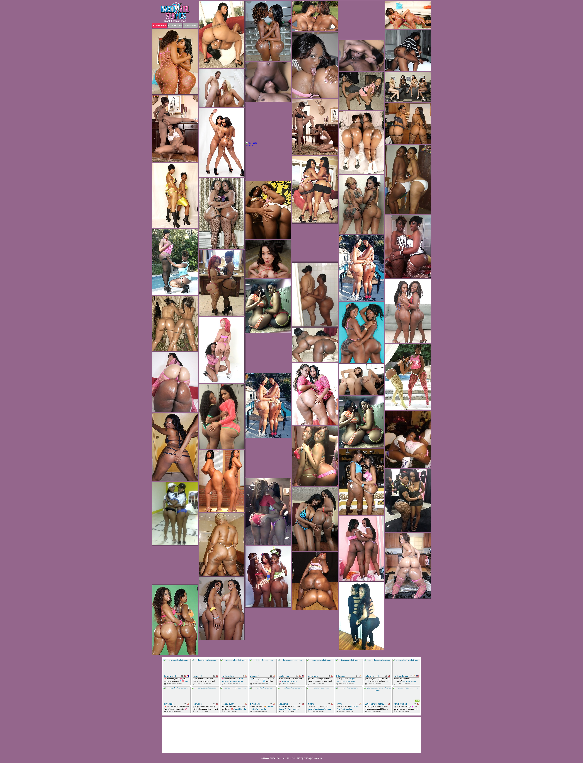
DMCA (306, 758)
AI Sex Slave (159, 25)
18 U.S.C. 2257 (294, 758)
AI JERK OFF (175, 25)
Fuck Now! (190, 25)
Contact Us (316, 758)
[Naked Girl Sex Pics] (175, 10)
